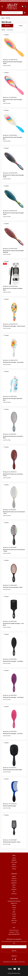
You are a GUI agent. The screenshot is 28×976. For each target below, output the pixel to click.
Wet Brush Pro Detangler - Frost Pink (12, 733)
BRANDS (14, 860)
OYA (14, 909)
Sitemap (14, 868)
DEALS (14, 858)
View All (14, 922)
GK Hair (14, 907)
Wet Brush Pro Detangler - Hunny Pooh (13, 362)
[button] (7, 25)
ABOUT (14, 864)
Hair (14, 891)
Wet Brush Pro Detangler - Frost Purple (13, 697)
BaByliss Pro (14, 903)
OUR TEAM (14, 862)
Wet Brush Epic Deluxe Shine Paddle (12, 769)
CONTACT (14, 866)
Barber (14, 885)
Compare (20, 25)
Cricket (14, 916)
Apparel (14, 876)
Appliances (14, 882)
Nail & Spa (14, 893)
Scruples (14, 914)
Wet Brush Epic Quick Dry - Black (11, 842)
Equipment (14, 889)
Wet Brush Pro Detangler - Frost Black (13, 661)
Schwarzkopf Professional (14, 901)
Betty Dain (14, 920)
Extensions (14, 880)
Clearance (14, 878)
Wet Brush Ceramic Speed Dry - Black (12, 587)
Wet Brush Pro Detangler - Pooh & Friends (14, 326)
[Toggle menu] (2, 6)
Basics (14, 887)
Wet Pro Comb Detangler (9, 805)
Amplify (14, 918)
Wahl (14, 912)
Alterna (14, 905)
